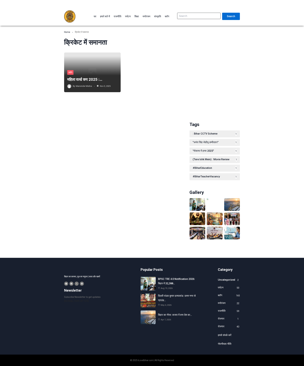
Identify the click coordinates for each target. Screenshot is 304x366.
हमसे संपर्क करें (224, 335)
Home (67, 32)
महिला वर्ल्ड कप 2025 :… (84, 79)
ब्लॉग (70, 72)
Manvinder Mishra (84, 86)
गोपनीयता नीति (224, 343)
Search (231, 16)
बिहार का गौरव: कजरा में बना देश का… (175, 314)
